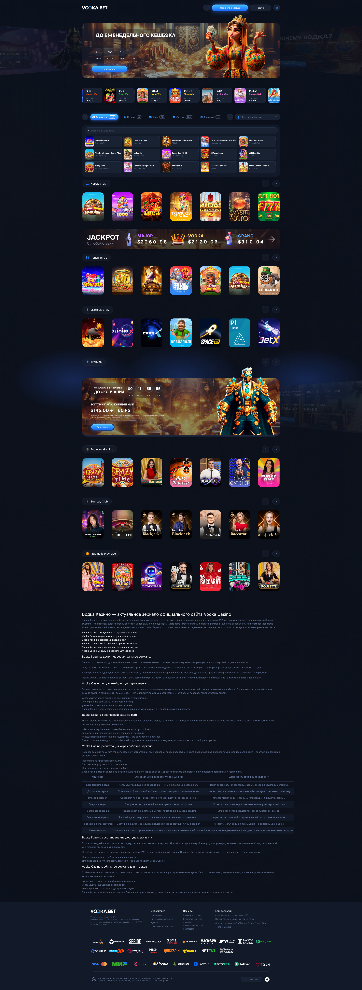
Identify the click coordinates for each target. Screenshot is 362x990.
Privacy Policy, (261, 923)
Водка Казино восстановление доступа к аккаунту (110, 647)
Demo (93, 223)
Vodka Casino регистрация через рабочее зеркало (110, 643)
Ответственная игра (192, 919)
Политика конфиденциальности (193, 923)
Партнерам (188, 929)
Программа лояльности (162, 919)
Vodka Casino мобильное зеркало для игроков (108, 650)
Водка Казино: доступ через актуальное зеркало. (109, 632)
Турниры (155, 922)
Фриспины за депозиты (162, 926)
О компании (156, 915)
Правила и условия (192, 915)
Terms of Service (223, 927)
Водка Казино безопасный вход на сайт (104, 639)
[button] (85, 117)
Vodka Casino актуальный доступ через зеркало (109, 636)
